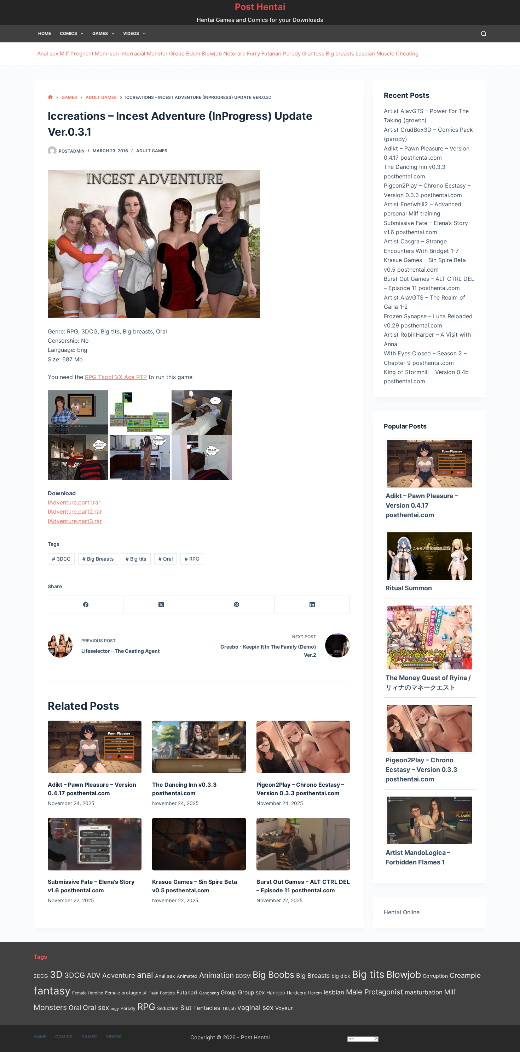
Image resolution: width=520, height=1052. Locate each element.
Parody (292, 53)
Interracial (132, 53)
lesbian (334, 992)
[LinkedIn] (312, 605)
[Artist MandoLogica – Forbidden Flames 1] (432, 819)
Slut (185, 1007)
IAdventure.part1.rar (74, 502)
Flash (153, 993)
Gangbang (209, 993)
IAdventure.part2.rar (75, 511)
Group (177, 53)
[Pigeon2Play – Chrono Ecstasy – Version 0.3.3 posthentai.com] (303, 747)
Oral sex (96, 1007)
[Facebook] (85, 605)
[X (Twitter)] (161, 605)
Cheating (407, 53)
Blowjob (212, 53)
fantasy (52, 991)
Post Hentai (260, 6)
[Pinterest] (237, 605)
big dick (340, 976)
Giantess (313, 53)
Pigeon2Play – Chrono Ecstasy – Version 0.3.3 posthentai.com (421, 769)
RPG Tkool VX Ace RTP (116, 376)
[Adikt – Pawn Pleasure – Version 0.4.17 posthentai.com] (94, 747)
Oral (165, 559)
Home (44, 33)
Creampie (465, 975)
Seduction (168, 1008)
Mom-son (107, 53)
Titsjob (229, 1008)
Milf (64, 53)
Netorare (234, 53)
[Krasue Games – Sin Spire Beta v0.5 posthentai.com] (199, 844)
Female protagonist (126, 992)
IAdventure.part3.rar (75, 521)
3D (56, 974)
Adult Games (151, 150)
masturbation (424, 992)
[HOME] (50, 97)
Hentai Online (402, 912)
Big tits (136, 559)
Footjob (167, 993)
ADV (93, 975)
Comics (68, 33)
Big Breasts (98, 559)
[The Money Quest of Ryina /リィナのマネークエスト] (432, 636)
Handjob (275, 992)
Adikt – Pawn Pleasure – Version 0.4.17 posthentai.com (422, 505)
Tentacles (206, 1007)
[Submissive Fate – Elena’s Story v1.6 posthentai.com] (94, 844)
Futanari (271, 53)
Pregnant (81, 53)
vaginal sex (255, 1008)
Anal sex (47, 53)
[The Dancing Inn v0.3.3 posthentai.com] (199, 747)
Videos (131, 33)
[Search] (483, 33)
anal (145, 975)
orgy (115, 1008)
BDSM (243, 976)
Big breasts (340, 53)
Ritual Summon (409, 588)
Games (100, 33)
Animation (216, 975)
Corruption (435, 976)
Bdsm (193, 53)
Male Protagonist (374, 992)
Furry (253, 53)
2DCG (41, 976)
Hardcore (296, 992)
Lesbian (365, 53)
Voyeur (284, 1008)
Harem (315, 992)
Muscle (385, 53)
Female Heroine (87, 993)
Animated (187, 976)
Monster (157, 53)
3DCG (61, 559)
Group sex (251, 992)
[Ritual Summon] (432, 555)
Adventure (118, 975)
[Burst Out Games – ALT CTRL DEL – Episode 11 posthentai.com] (303, 844)
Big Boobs (273, 974)
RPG (192, 559)
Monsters (50, 1007)
